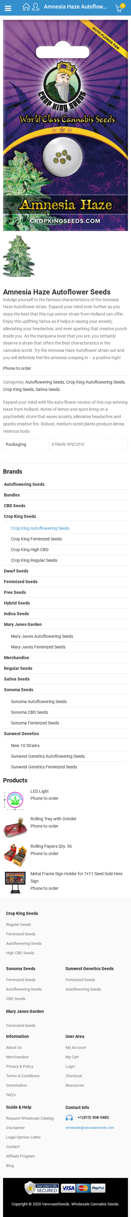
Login (70, 1066)
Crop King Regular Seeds (34, 560)
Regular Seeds (18, 668)
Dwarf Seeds (16, 571)
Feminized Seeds (20, 581)
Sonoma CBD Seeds (29, 712)
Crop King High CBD (29, 549)
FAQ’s (11, 1094)
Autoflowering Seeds (44, 382)
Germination (16, 1085)
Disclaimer (15, 1127)
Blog (10, 1165)
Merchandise (16, 657)
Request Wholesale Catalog (30, 1118)
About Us (14, 1047)
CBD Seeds (14, 505)
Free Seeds (15, 592)
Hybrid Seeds (17, 603)
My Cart (72, 1057)
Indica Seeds (16, 613)
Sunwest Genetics (21, 733)
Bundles (12, 495)
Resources (75, 1085)
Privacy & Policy (19, 1066)
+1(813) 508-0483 (93, 1117)
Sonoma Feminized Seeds (35, 722)
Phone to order (17, 368)
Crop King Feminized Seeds (36, 538)
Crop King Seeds (18, 389)
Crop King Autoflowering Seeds (95, 382)
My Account (76, 1047)
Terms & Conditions (23, 1076)
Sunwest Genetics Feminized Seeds (44, 766)
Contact (12, 1146)
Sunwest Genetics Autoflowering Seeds (48, 756)
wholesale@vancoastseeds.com (90, 1128)
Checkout (74, 1076)
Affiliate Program (20, 1156)
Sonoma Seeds (18, 689)
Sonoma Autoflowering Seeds (39, 701)
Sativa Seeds (48, 389)
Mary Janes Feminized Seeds (38, 647)
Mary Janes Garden (23, 624)
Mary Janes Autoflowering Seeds (42, 636)
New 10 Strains (25, 745)
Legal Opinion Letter (23, 1137)
